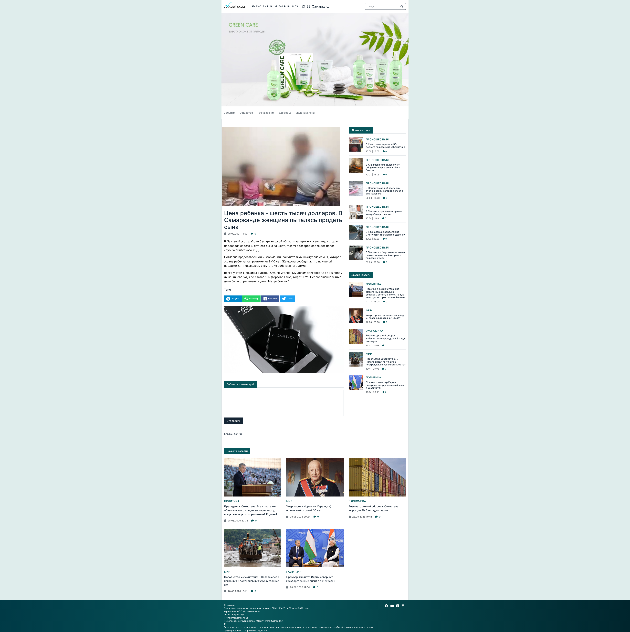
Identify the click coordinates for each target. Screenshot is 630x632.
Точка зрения (265, 112)
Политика (373, 284)
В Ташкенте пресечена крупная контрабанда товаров (384, 212)
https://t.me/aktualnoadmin (269, 621)
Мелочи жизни (305, 112)
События (229, 112)
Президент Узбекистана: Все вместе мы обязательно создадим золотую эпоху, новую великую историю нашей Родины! (386, 293)
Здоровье (285, 112)
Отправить (234, 420)
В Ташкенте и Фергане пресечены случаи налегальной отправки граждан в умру (385, 255)
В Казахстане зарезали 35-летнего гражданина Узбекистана (385, 145)
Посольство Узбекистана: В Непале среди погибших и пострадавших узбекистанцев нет (386, 361)
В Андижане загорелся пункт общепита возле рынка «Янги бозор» (383, 167)
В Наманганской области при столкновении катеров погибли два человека (384, 191)
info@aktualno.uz (239, 618)
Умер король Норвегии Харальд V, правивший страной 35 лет (385, 316)
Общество (246, 112)
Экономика (374, 330)
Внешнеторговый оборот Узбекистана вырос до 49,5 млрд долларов (385, 338)
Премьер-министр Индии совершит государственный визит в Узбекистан (386, 385)
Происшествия (377, 139)
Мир (369, 310)
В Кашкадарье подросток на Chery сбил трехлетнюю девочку (385, 233)
